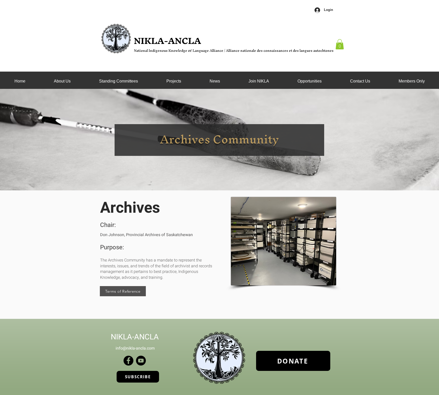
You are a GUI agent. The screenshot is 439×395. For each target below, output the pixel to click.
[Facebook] (128, 361)
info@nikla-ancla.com (135, 348)
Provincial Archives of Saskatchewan (159, 235)
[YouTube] (141, 361)
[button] (118, 81)
